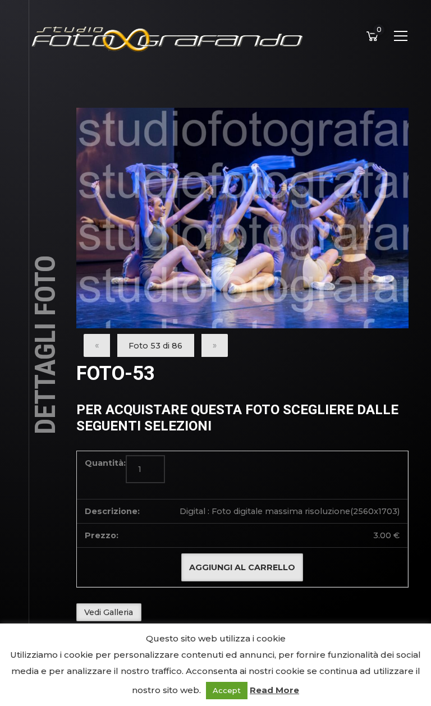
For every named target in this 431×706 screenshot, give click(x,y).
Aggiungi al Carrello (242, 567)
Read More (274, 690)
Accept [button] (227, 690)
